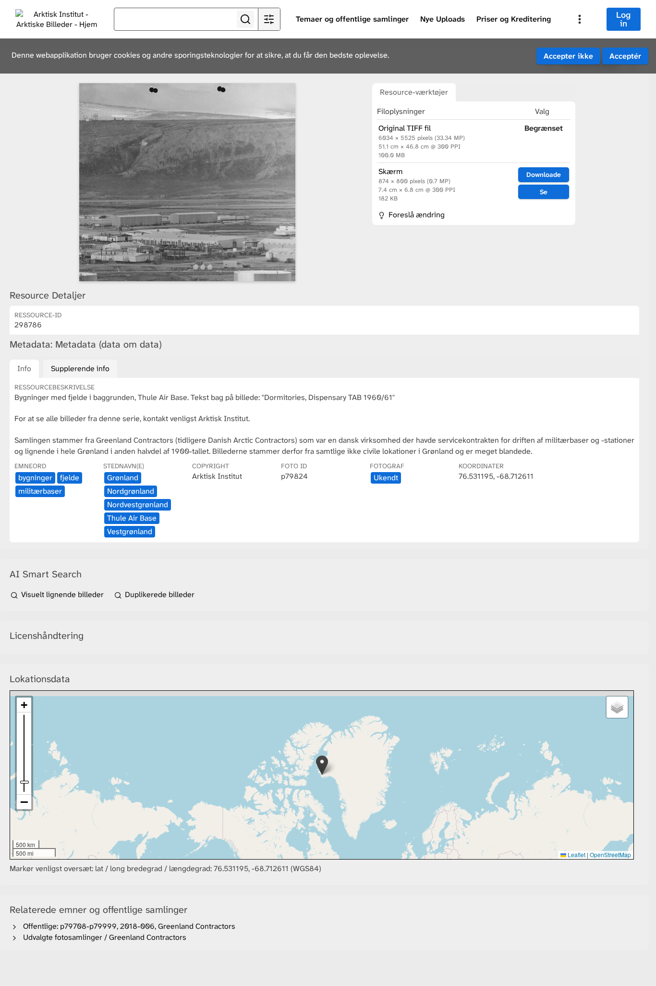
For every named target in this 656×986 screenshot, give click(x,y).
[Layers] (617, 707)
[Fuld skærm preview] (187, 182)
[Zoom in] (24, 705)
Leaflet (575, 854)
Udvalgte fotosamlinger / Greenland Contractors (102, 937)
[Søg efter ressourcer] (245, 19)
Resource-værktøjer (414, 92)
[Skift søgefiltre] (269, 19)
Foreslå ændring (416, 215)
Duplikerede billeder (158, 594)
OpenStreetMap (610, 854)
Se (543, 191)
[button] (322, 765)
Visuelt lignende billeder (62, 594)
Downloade (543, 174)
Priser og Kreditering (513, 19)
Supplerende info (80, 368)
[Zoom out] (24, 802)
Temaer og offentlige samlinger (352, 19)
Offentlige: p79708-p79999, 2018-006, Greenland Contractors (127, 926)
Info (24, 368)
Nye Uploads (442, 19)
